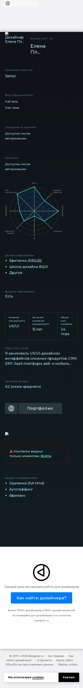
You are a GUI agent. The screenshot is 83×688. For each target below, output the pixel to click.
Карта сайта (64, 660)
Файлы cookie (67, 664)
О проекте (44, 660)
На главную (56, 656)
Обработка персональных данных (29, 664)
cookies (38, 677)
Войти (46, 456)
